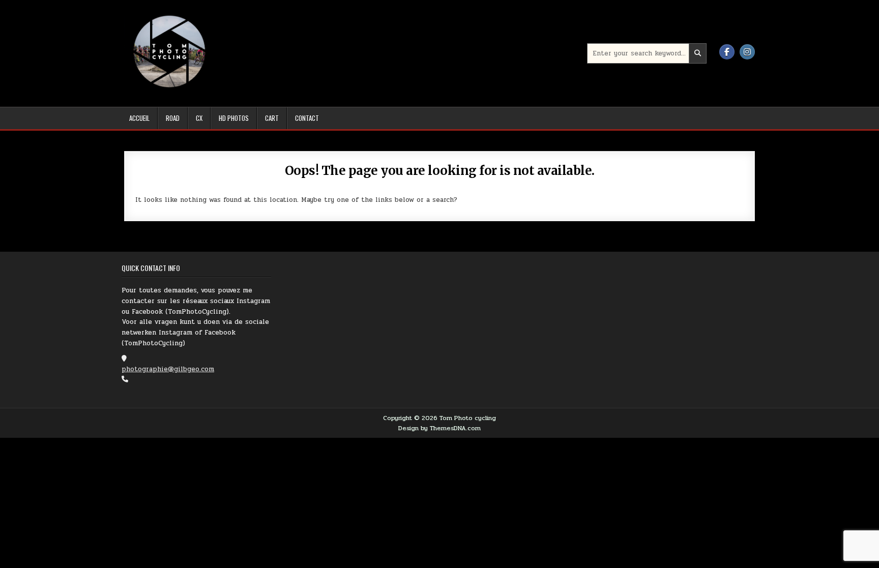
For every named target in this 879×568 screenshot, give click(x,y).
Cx (199, 118)
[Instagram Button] (747, 51)
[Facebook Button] (727, 51)
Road (173, 118)
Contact (307, 118)
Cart (272, 118)
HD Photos (234, 118)
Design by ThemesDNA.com (439, 428)
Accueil (139, 118)
